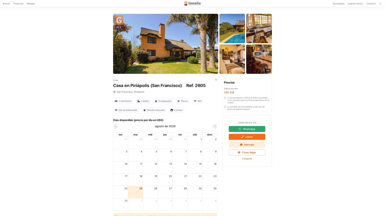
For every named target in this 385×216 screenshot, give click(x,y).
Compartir (247, 158)
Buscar (6, 3)
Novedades (338, 3)
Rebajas (31, 3)
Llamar (249, 136)
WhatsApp (249, 129)
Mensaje (249, 144)
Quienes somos (355, 3)
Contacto (371, 3)
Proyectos (18, 3)
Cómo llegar (249, 152)
